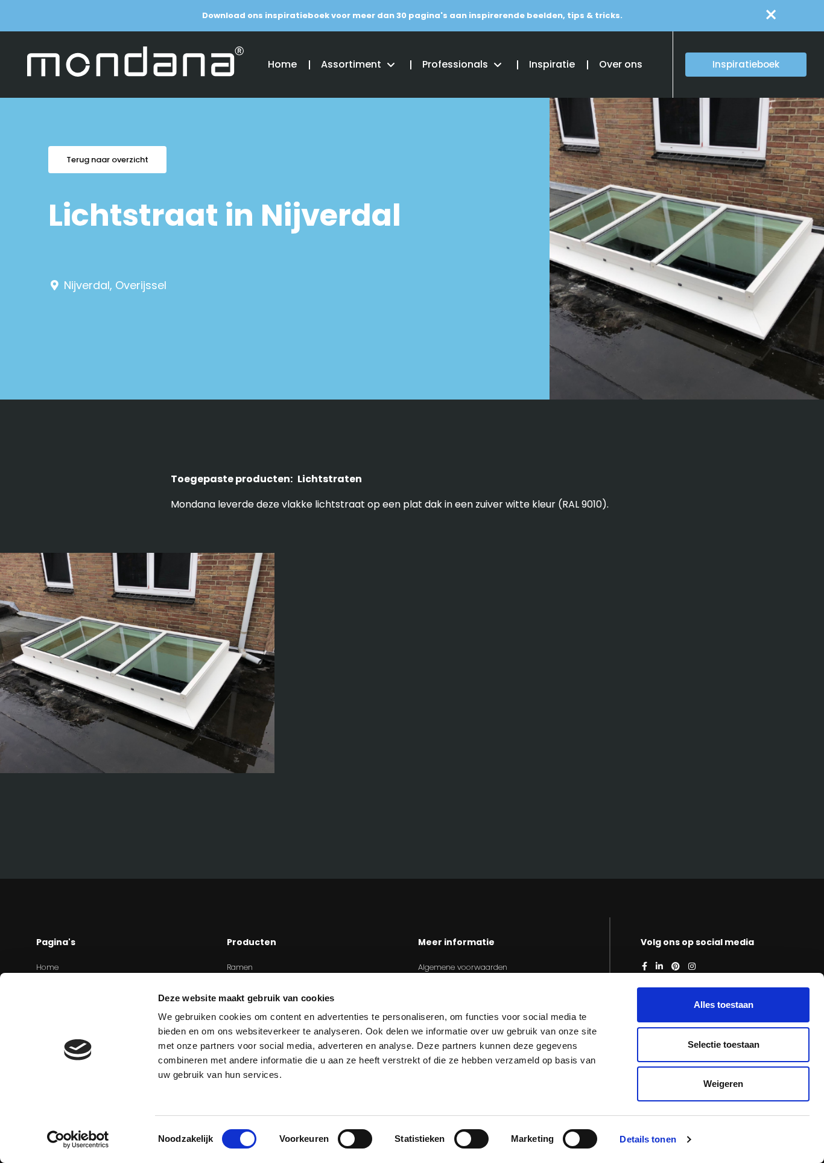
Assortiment (351, 64)
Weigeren (723, 1084)
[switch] (355, 1139)
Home (282, 64)
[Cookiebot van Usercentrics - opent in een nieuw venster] (78, 1139)
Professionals (455, 64)
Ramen (240, 967)
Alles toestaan (723, 1004)
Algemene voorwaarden (462, 967)
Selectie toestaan (723, 1044)
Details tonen (648, 1139)
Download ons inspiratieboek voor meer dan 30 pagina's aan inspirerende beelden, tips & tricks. (412, 15)
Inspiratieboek (745, 64)
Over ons (620, 64)
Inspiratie (552, 64)
